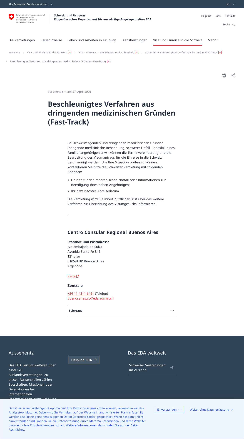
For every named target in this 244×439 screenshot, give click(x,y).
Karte (72, 276)
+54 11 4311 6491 (81, 293)
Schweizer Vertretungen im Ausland (147, 367)
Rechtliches (16, 429)
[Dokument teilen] (233, 75)
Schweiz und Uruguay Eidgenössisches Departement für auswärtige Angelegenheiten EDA (102, 17)
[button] (22, 40)
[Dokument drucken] (223, 75)
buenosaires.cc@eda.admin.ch (91, 298)
